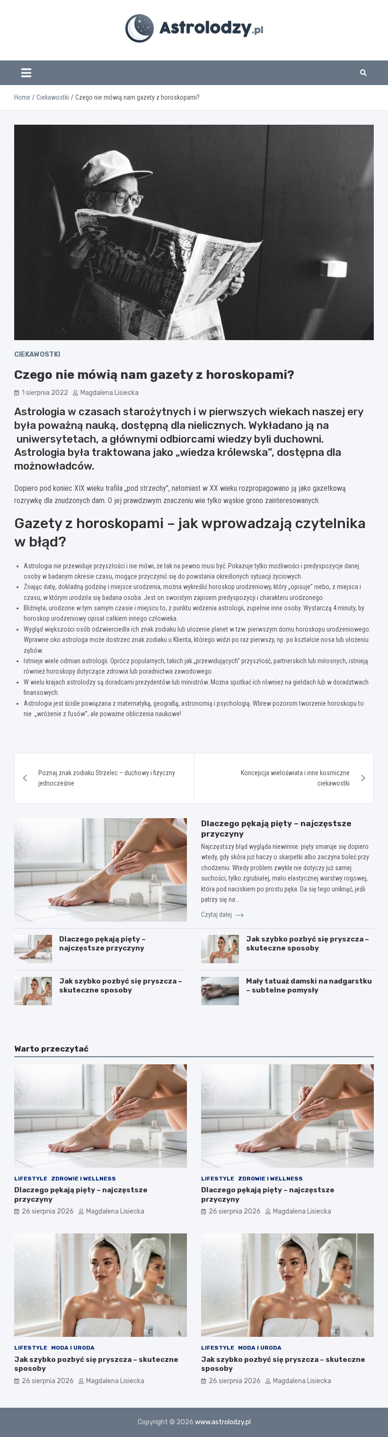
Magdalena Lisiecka (109, 393)
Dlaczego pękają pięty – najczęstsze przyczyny (102, 944)
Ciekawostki (37, 355)
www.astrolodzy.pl (223, 1422)
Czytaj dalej (217, 914)
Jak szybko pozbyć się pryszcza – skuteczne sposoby (307, 944)
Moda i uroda (73, 1347)
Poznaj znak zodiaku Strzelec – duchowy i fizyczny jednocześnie (106, 778)
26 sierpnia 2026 (48, 1211)
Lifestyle (30, 1178)
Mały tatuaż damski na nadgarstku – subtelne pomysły (309, 986)
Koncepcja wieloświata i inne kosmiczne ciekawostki (295, 778)
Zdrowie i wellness (83, 1178)
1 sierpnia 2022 (45, 393)
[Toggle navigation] (26, 72)
